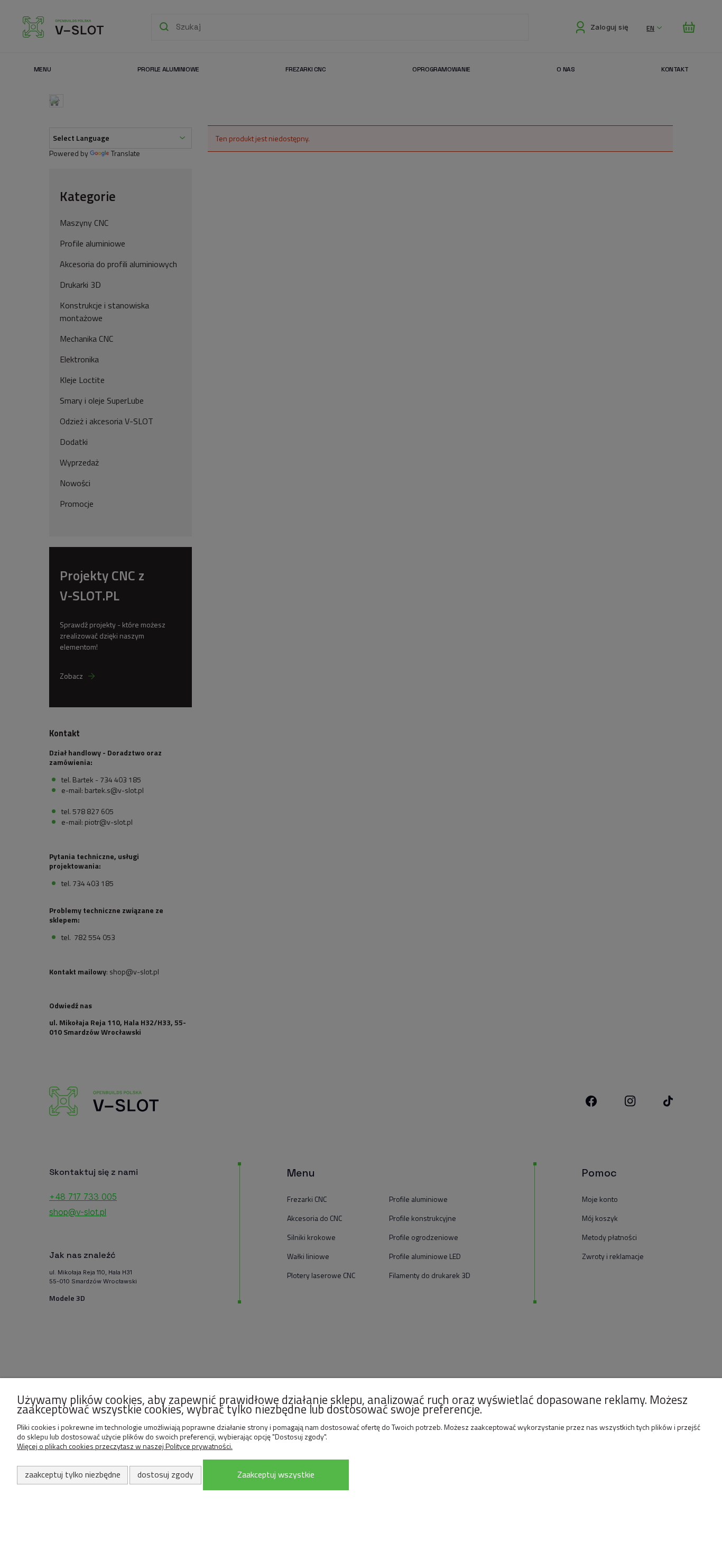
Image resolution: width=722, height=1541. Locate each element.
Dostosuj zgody (165, 1474)
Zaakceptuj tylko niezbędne (73, 1474)
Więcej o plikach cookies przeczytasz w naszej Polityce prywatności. (125, 1446)
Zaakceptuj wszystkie (275, 1474)
